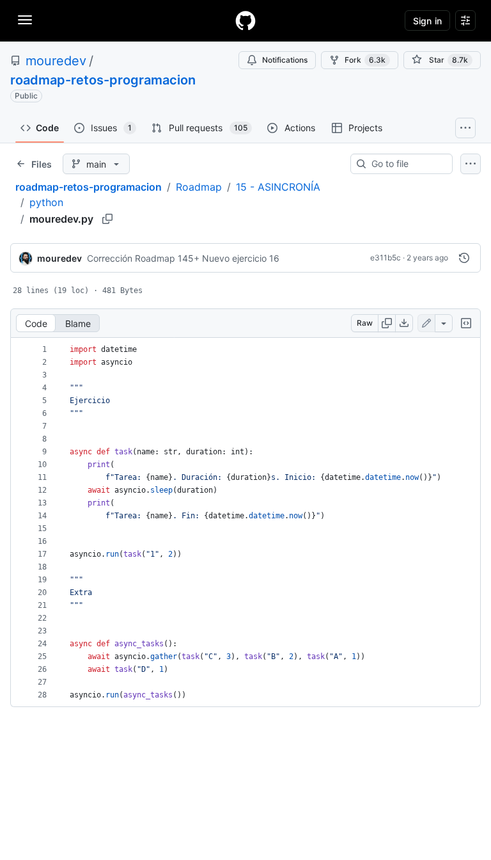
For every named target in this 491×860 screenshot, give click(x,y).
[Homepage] (245, 20)
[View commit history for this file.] (464, 258)
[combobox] (406, 163)
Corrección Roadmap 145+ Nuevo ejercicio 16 (183, 258)
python (46, 202)
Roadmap (199, 186)
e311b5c (385, 257)
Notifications (285, 60)
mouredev (56, 60)
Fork (365, 60)
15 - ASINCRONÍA (278, 186)
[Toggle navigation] (25, 19)
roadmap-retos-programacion (103, 80)
